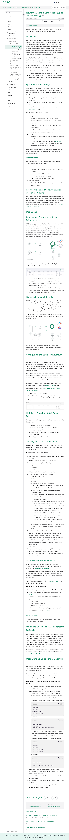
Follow (45, 21)
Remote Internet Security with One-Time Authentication (15, 68)
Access (18, 7)
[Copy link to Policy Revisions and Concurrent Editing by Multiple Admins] (46, 193)
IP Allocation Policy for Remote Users (15, 71)
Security (9, 24)
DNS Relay (58, 141)
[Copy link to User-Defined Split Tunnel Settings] (28, 662)
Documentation (10, 7)
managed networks (54, 581)
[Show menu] (49, 3)
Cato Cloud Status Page (12, 835)
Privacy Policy (25, 835)
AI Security (10, 26)
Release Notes (11, 98)
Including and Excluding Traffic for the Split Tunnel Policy (16, 57)
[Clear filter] (20, 12)
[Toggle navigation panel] (24, 14)
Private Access (12, 38)
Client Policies (25, 7)
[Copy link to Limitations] (40, 615)
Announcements (11, 103)
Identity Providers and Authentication (14, 32)
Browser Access (12, 87)
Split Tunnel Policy (36, 7)
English (58, 3)
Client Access (12, 84)
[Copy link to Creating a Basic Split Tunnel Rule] (60, 441)
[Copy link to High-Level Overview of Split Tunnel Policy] (34, 416)
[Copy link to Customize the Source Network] (57, 560)
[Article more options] (62, 21)
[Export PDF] (59, 21)
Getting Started (11, 16)
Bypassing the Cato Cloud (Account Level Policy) (40, 821)
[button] (58, 7)
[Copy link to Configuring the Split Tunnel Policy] (28, 358)
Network (10, 21)
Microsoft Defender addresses (35, 654)
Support (9, 106)
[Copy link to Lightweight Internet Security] (55, 297)
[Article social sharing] (55, 21)
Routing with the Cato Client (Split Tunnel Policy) (17, 47)
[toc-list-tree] (52, 21)
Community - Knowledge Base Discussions (52, 835)
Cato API (10, 95)
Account (9, 92)
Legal (9, 100)
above (30, 594)
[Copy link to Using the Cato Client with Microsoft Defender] (38, 630)
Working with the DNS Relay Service (17, 50)
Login (65, 3)
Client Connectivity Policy (14, 61)
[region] (47, 709)
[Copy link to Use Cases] (39, 212)
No (55, 798)
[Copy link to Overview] (38, 36)
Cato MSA (35, 835)
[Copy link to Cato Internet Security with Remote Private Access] (42, 220)
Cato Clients (12, 81)
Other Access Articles (14, 90)
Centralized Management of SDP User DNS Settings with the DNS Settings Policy (15, 78)
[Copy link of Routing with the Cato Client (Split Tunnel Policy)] (43, 15)
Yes (48, 798)
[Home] (7, 2)
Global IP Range (50, 385)
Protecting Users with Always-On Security (15, 64)
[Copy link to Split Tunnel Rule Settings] (52, 84)
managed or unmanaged (41, 568)
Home (9, 18)
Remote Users (12, 35)
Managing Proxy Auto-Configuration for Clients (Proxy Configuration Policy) (15, 75)
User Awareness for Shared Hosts (35, 827)
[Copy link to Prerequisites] (41, 158)
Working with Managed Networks (16, 54)
